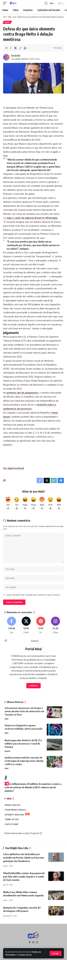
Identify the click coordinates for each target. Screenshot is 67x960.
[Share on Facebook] (10, 48)
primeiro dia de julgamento (22, 392)
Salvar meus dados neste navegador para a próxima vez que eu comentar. (33, 595)
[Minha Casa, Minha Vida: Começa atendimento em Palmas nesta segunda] (56, 895)
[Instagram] (55, 625)
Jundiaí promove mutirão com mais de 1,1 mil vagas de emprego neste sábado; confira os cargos (24, 760)
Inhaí (7, 22)
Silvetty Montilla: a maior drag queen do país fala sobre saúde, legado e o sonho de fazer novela (24, 876)
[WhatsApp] (37, 942)
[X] (26, 625)
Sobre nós (33, 686)
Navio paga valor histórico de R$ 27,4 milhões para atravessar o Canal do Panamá (23, 743)
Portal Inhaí (15, 55)
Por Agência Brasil (13, 468)
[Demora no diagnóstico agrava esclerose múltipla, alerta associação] (54, 730)
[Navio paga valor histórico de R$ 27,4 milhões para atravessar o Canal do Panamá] (54, 744)
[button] (56, 953)
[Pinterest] (41, 625)
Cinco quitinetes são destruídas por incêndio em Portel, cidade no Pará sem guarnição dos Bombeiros (23, 857)
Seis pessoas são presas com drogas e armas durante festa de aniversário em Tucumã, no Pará (24, 711)
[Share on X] (15, 48)
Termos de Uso (25, 955)
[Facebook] (12, 625)
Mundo (7, 751)
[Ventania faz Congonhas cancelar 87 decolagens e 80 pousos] (56, 910)
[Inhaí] (13, 3)
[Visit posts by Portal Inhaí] (6, 57)
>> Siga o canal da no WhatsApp (30, 217)
